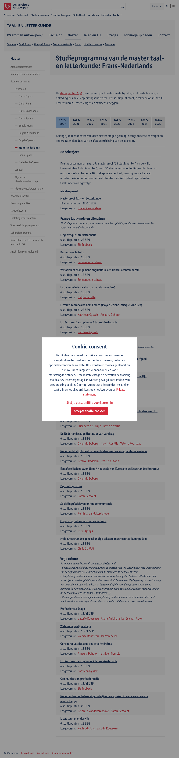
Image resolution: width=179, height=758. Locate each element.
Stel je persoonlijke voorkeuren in (89, 402)
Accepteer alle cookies (89, 411)
